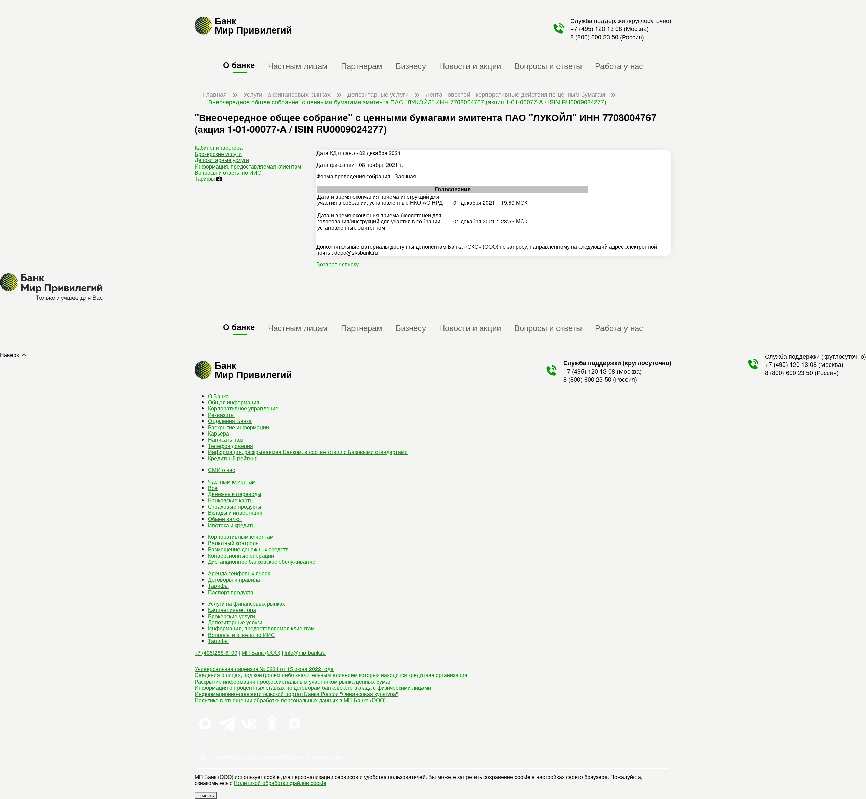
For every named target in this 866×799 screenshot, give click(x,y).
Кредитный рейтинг (232, 458)
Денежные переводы (234, 494)
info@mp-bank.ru (305, 653)
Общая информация (233, 402)
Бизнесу (410, 65)
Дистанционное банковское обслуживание (261, 561)
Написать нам (225, 439)
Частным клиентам (232, 481)
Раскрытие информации (238, 427)
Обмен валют (225, 519)
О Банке (218, 396)
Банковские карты (231, 500)
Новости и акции (470, 65)
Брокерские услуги (218, 154)
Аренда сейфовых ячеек (239, 573)
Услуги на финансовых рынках (246, 603)
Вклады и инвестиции (235, 512)
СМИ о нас (221, 470)
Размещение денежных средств (248, 549)
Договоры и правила (234, 579)
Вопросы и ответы (548, 65)
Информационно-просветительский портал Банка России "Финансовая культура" (296, 694)
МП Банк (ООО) (261, 653)
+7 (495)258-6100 (216, 653)
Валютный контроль (233, 543)
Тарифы (205, 178)
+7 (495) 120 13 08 (596, 28)
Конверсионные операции (241, 555)
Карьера (218, 433)
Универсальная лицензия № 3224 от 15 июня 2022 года (264, 669)
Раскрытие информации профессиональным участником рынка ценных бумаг (293, 681)
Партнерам (361, 65)
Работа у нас (619, 65)
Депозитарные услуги (222, 160)
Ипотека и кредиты (232, 525)
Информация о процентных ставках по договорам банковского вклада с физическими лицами (313, 687)
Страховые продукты (234, 506)
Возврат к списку (337, 264)
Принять (205, 795)
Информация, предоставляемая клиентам (248, 166)
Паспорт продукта (230, 592)
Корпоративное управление (243, 408)
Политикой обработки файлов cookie (280, 783)
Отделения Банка (230, 421)
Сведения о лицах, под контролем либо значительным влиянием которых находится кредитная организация (331, 675)
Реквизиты (221, 415)
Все (213, 488)
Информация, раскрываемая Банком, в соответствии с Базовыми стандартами (308, 452)
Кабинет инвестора (219, 147)
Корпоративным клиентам (241, 536)
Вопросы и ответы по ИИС (228, 172)
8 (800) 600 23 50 (594, 36)
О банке (239, 64)
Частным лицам (298, 65)
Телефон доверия (230, 446)
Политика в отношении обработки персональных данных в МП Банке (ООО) (290, 700)
